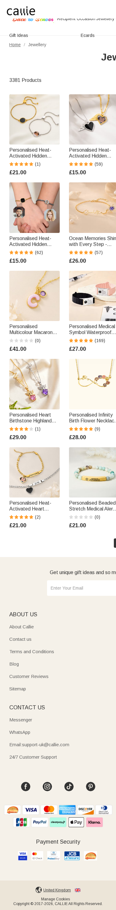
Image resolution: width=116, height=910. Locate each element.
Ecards (88, 35)
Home (15, 44)
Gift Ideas (18, 35)
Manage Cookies (55, 899)
